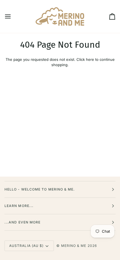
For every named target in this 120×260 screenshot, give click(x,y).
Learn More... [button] (18, 206)
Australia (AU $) (26, 246)
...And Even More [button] (22, 222)
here (90, 59)
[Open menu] (12, 16)
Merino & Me (74, 246)
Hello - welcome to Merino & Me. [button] (39, 189)
